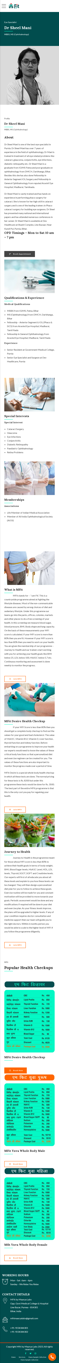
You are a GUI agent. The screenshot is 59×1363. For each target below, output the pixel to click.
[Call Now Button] (52, 1357)
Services (22, 1357)
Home (13, 1357)
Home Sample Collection (37, 1357)
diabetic (8, 163)
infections (47, 159)
